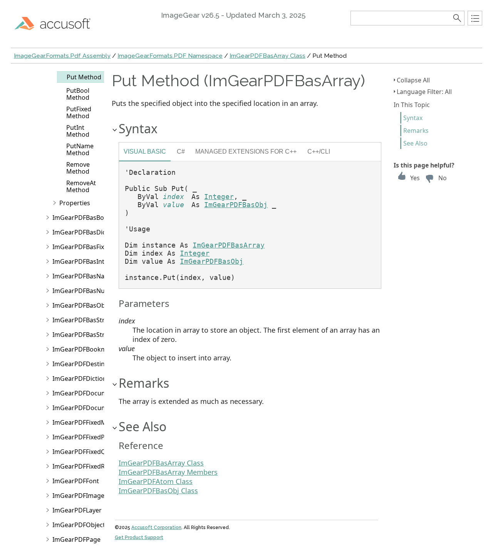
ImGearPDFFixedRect (83, 466)
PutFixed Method (78, 112)
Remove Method (78, 168)
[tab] (145, 152)
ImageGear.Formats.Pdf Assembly (62, 55)
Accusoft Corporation (156, 527)
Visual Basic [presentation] (145, 151)
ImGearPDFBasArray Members (168, 472)
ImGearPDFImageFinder (87, 495)
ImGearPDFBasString (83, 334)
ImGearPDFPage (76, 539)
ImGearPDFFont (75, 481)
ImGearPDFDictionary (84, 378)
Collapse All (413, 80)
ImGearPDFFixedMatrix (86, 422)
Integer (219, 197)
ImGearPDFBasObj (79, 305)
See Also (415, 143)
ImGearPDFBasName (83, 276)
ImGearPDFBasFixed (81, 247)
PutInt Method (77, 131)
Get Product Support (139, 537)
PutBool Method (77, 94)
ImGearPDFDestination (86, 364)
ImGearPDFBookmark (84, 349)
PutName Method (80, 149)
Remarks (416, 130)
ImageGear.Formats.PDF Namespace (170, 55)
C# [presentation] (181, 151)
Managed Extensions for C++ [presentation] (246, 151)
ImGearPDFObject (78, 525)
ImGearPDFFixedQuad (84, 452)
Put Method (84, 77)
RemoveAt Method (81, 186)
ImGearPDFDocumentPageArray (99, 408)
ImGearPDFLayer (77, 510)
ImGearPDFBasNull (80, 291)
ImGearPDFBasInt (78, 261)
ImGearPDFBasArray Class (267, 55)
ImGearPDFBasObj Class (158, 490)
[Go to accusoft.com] (57, 23)
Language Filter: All (424, 91)
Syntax (413, 118)
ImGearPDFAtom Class (156, 481)
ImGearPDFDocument (84, 393)
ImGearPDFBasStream (84, 320)
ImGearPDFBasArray (229, 245)
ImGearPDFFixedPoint (84, 437)
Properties (74, 203)
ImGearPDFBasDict (80, 232)
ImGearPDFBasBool (80, 217)
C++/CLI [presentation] (318, 151)
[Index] (475, 18)
